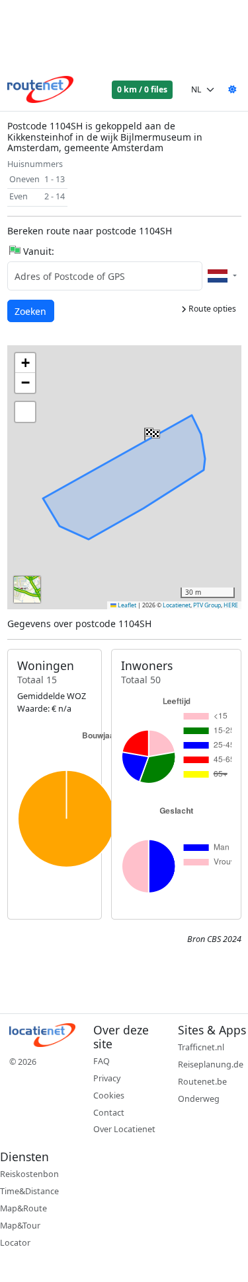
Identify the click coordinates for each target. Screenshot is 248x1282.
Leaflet (126, 605)
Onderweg (199, 1098)
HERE (231, 605)
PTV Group (207, 605)
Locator (15, 1242)
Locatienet (176, 605)
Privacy (106, 1078)
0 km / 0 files (142, 89)
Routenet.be (202, 1081)
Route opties (211, 308)
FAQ (101, 1061)
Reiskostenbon (29, 1174)
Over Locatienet (124, 1129)
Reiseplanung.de (210, 1064)
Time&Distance (29, 1191)
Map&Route (23, 1208)
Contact (108, 1112)
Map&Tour (20, 1225)
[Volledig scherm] (25, 412)
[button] (151, 431)
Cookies (108, 1095)
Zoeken (31, 311)
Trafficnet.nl (201, 1047)
